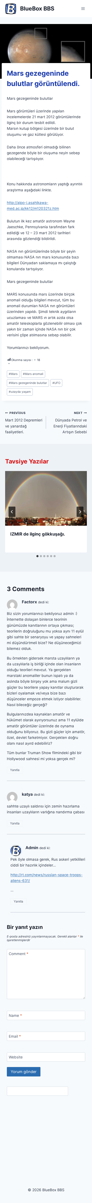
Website (16, 1057)
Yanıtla (14, 770)
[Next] (80, 512)
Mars (13, 374)
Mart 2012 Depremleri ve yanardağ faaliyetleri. (23, 422)
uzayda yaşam (20, 391)
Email (15, 1036)
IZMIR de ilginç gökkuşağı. (37, 534)
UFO (56, 383)
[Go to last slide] (12, 512)
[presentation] (46, 498)
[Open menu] (83, 8)
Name (15, 1015)
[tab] (37, 556)
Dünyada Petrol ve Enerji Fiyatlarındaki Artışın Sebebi (70, 422)
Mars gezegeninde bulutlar (28, 383)
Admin (31, 847)
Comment (18, 954)
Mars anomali (33, 374)
